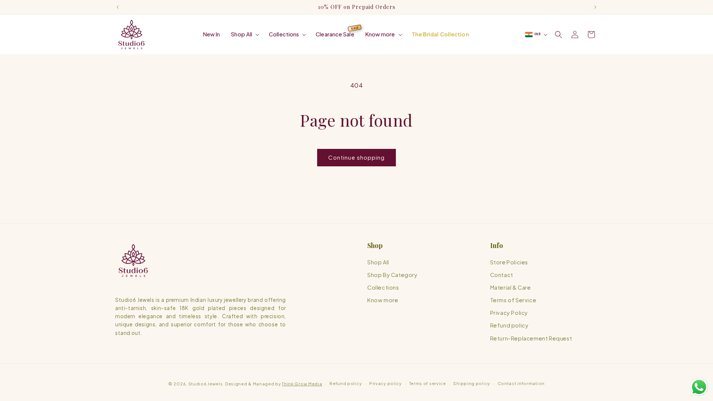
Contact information (521, 383)
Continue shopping (356, 157)
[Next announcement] (595, 7)
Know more (382, 300)
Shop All (378, 262)
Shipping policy (471, 383)
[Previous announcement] (118, 7)
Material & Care (510, 287)
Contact (501, 274)
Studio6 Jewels (205, 383)
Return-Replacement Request (531, 338)
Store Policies (509, 262)
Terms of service (427, 383)
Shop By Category (392, 274)
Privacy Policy (509, 312)
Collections (383, 287)
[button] (244, 34)
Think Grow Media (302, 383)
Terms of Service (513, 300)
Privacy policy (385, 383)
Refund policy (509, 325)
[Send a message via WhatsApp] (699, 387)
